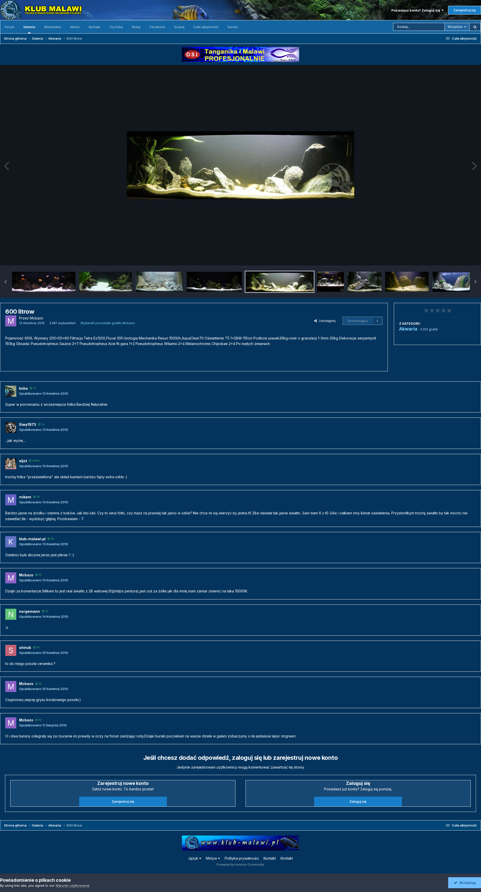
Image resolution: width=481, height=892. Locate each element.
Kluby (136, 27)
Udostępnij (326, 321)
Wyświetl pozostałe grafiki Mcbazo (107, 323)
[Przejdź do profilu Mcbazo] (10, 320)
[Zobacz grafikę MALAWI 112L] (407, 282)
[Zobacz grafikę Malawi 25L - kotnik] (365, 282)
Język (193, 858)
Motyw (212, 858)
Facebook (157, 27)
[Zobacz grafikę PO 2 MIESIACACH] (214, 282)
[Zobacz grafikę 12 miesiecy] (43, 282)
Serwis (232, 27)
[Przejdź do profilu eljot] (10, 463)
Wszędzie (455, 27)
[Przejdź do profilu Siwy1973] (10, 427)
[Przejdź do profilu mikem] (10, 499)
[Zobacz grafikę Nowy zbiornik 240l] (159, 282)
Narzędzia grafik (456, 256)
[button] (5, 281)
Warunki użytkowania (72, 885)
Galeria (29, 27)
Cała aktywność (205, 27)
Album (75, 27)
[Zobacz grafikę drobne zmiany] (105, 282)
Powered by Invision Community (240, 864)
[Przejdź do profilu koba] (10, 391)
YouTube (116, 27)
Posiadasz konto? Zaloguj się (416, 10)
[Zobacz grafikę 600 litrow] (279, 282)
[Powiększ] (240, 165)
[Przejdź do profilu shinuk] (10, 650)
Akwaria (408, 328)
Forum (9, 27)
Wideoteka (52, 27)
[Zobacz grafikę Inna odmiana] (454, 282)
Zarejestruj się (464, 10)
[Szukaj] (474, 27)
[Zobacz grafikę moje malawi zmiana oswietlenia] (330, 282)
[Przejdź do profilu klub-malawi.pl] (10, 541)
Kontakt (94, 27)
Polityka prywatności (242, 858)
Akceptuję (466, 882)
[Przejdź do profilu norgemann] (10, 614)
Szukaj (179, 27)
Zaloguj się (358, 801)
